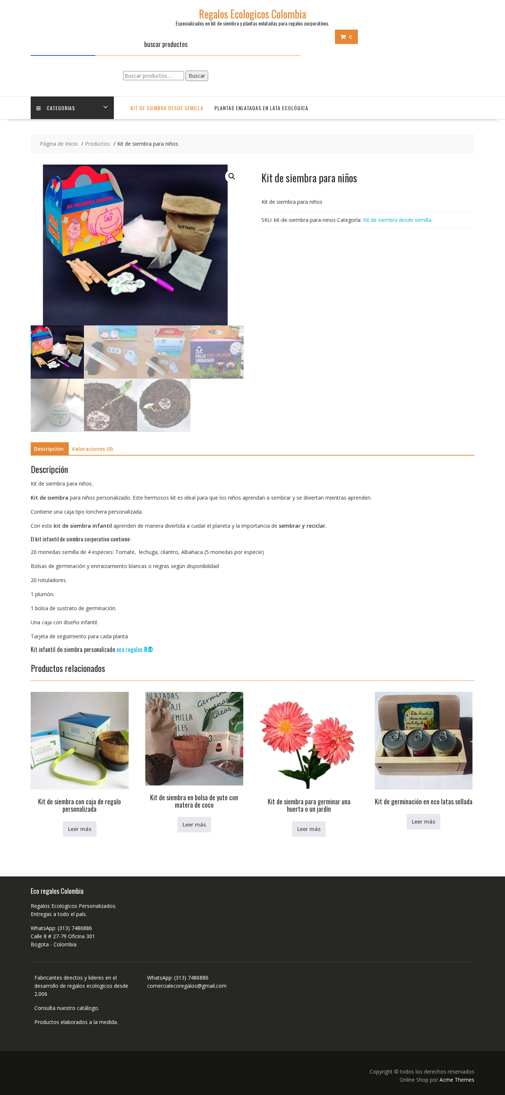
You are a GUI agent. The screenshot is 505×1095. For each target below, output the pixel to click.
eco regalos (134, 649)
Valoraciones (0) (92, 448)
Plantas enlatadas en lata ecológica (261, 108)
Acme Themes (457, 1079)
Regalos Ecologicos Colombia (252, 13)
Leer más (79, 828)
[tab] (49, 449)
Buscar (197, 75)
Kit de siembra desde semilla (167, 108)
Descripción (49, 448)
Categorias (61, 108)
